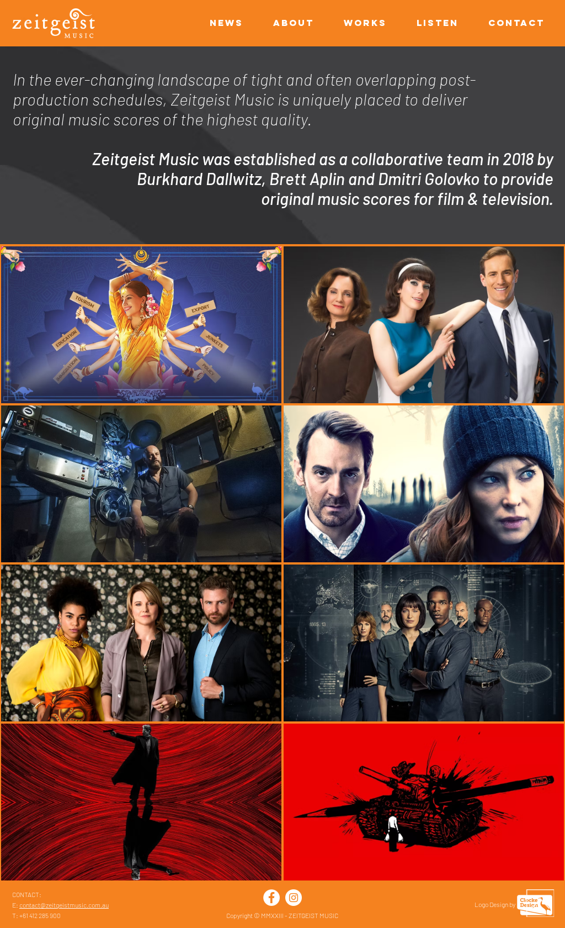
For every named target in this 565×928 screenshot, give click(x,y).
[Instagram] (293, 897)
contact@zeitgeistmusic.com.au (64, 905)
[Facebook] (271, 897)
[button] (510, 22)
